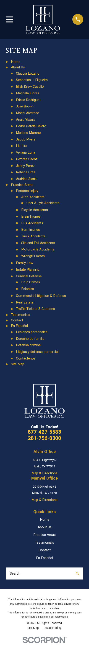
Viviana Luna (25, 152)
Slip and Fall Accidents (38, 243)
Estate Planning (27, 269)
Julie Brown (25, 106)
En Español (19, 326)
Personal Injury (27, 191)
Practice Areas (22, 185)
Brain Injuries (31, 216)
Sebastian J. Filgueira (32, 80)
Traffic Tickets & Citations (35, 309)
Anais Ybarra (25, 120)
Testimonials (20, 315)
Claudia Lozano (27, 73)
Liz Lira (21, 146)
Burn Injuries (30, 230)
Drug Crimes (30, 282)
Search (15, 573)
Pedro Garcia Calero (31, 126)
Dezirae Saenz (27, 159)
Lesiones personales (31, 332)
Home (15, 62)
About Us (18, 67)
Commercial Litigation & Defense (41, 296)
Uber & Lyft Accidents (42, 203)
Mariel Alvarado (27, 113)
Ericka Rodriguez (28, 100)
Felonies (27, 289)
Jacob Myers (26, 139)
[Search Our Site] (77, 573)
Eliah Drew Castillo (30, 86)
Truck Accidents (33, 236)
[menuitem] (33, 628)
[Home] (43, 19)
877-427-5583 (44, 432)
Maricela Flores (27, 93)
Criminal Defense (29, 276)
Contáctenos (26, 358)
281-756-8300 (44, 438)
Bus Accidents (32, 223)
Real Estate (24, 302)
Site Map (17, 364)
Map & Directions (44, 473)
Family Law (24, 263)
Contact (17, 320)
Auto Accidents (32, 197)
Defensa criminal (28, 345)
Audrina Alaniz (26, 179)
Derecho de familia (30, 339)
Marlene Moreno (28, 133)
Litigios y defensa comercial (37, 352)
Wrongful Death (33, 256)
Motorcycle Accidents (37, 249)
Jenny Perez (25, 166)
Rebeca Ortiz (25, 172)
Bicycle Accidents (34, 210)
